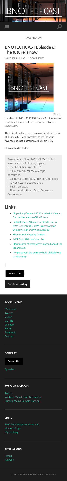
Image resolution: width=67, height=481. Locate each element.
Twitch (8, 392)
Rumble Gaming (30, 400)
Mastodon (10, 308)
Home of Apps (13, 428)
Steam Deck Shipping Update (29, 234)
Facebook (10, 332)
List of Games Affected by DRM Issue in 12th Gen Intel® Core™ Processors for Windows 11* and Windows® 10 (35, 225)
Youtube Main (13, 396)
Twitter (9, 312)
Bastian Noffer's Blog (34, 474)
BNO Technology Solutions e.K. (22, 424)
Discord (9, 336)
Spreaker (10, 369)
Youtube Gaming (31, 396)
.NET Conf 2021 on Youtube (28, 239)
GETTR (9, 320)
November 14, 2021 (16, 58)
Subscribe (14, 273)
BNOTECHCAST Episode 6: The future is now (30, 49)
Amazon (9, 459)
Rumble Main (12, 400)
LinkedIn (9, 324)
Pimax (8, 455)
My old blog (11, 432)
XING (8, 328)
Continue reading (17, 284)
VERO (8, 316)
